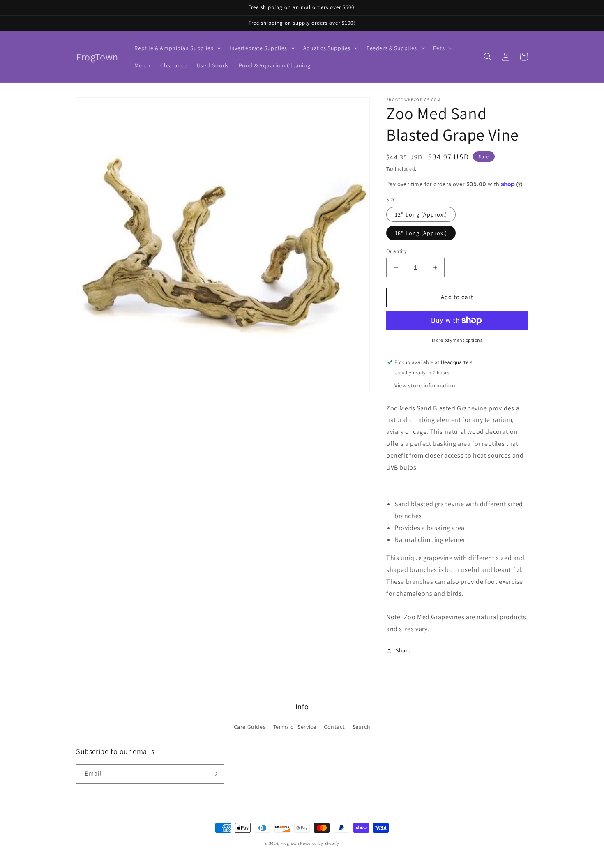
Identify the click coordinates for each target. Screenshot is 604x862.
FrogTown (290, 843)
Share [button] (403, 650)
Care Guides (250, 727)
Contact (334, 727)
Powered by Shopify (319, 843)
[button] (176, 48)
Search (362, 727)
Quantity (396, 251)
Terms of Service (294, 727)
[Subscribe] (214, 774)
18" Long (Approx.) (421, 233)
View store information (424, 385)
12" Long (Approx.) (421, 214)
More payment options (457, 340)
